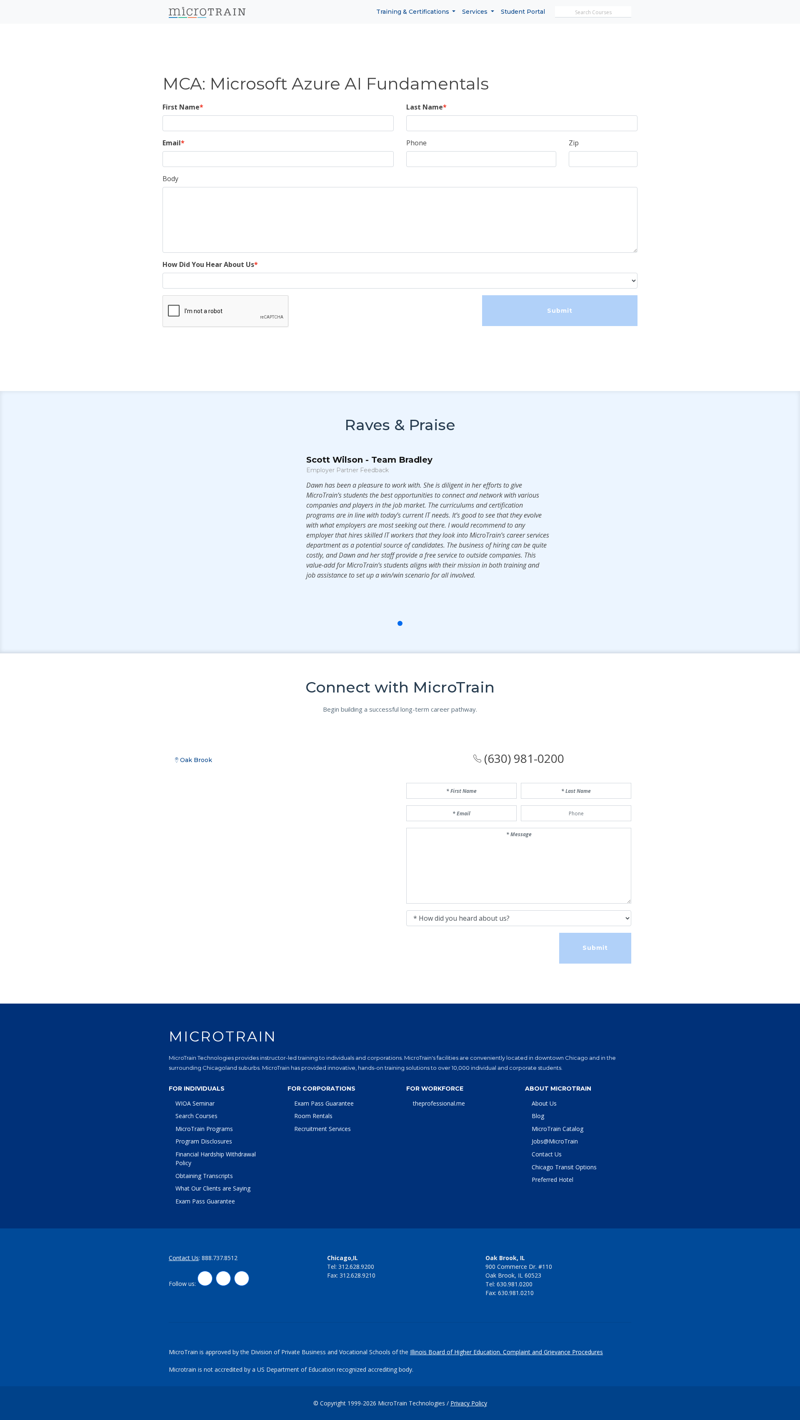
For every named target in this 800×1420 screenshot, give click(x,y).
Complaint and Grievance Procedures (553, 1352)
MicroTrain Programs (204, 1129)
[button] (381, 623)
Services (475, 11)
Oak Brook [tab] (195, 760)
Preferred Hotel (552, 1179)
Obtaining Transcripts (204, 1176)
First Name (181, 107)
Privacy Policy (468, 1403)
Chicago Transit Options (564, 1167)
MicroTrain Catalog (557, 1129)
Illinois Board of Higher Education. (456, 1352)
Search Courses (196, 1116)
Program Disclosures (203, 1141)
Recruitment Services (322, 1129)
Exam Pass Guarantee (205, 1201)
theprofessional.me (439, 1103)
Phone (416, 142)
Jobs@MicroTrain (555, 1141)
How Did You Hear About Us (208, 264)
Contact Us (547, 1154)
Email (171, 142)
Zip (574, 142)
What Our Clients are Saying (212, 1188)
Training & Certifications (413, 11)
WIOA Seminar (195, 1103)
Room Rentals (313, 1116)
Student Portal (523, 11)
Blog (538, 1116)
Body (170, 178)
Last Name (424, 107)
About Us (544, 1103)
